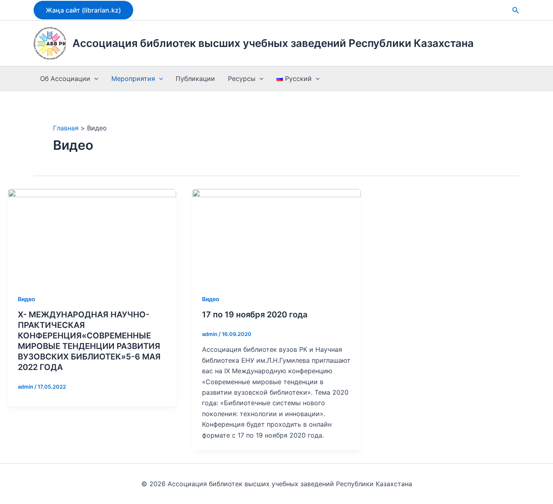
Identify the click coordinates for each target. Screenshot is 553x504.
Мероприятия (133, 78)
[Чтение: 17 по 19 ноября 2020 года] (276, 236)
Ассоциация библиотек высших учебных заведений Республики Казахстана (273, 43)
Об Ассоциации (65, 78)
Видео (26, 299)
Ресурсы (241, 78)
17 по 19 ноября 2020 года (254, 314)
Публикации (195, 78)
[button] (83, 10)
